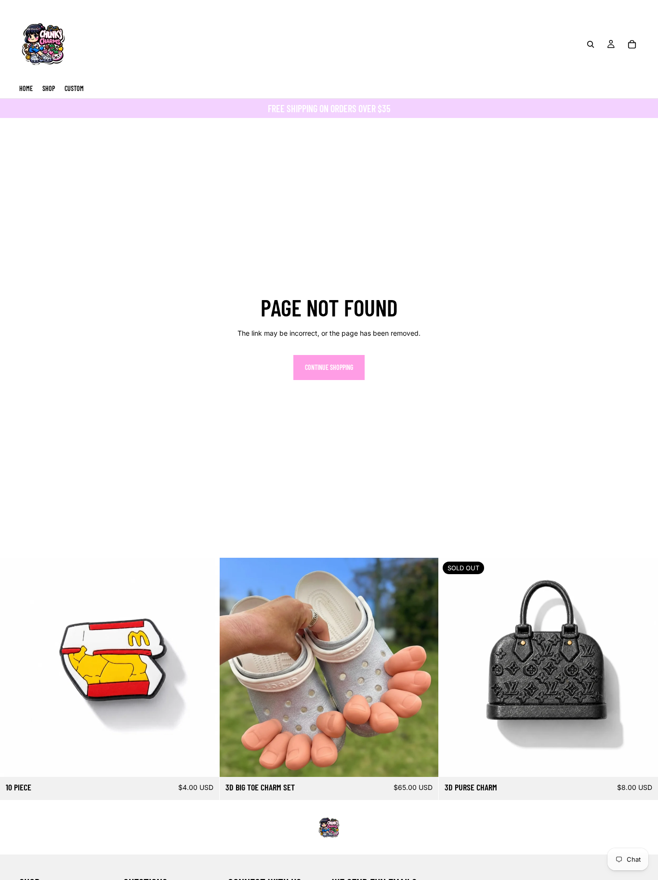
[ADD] (204, 762)
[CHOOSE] (424, 762)
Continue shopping (329, 367)
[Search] (590, 44)
